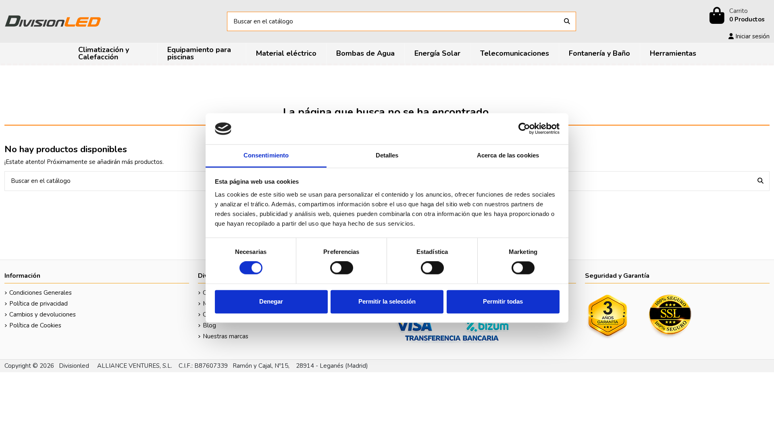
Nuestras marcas (225, 336)
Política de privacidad (38, 304)
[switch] (341, 268)
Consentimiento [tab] (266, 155)
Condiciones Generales (40, 293)
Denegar (271, 301)
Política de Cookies (35, 325)
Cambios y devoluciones (42, 314)
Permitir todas (503, 301)
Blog (209, 325)
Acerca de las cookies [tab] (508, 155)
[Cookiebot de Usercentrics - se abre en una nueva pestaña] (524, 129)
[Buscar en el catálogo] (567, 21)
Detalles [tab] (387, 155)
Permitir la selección (387, 301)
